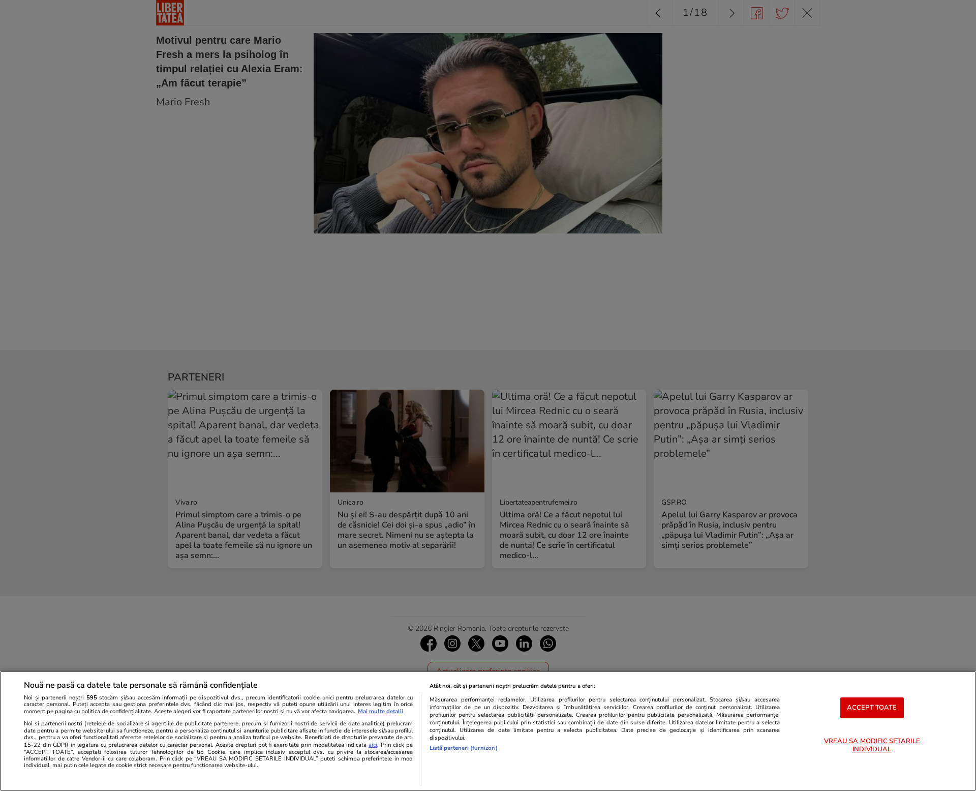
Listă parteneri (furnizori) (464, 748)
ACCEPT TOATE (872, 707)
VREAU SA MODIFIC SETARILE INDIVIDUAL (872, 745)
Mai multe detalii (380, 711)
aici (373, 745)
